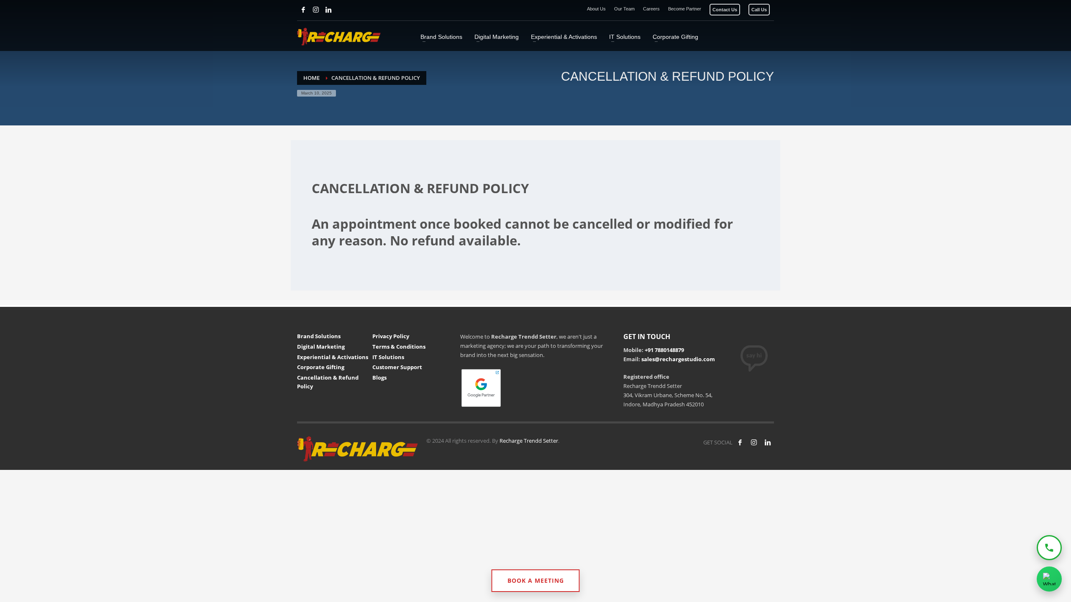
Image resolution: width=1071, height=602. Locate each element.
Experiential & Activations (332, 357)
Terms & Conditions (398, 346)
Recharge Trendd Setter (529, 440)
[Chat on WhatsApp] (1049, 579)
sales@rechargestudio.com (678, 359)
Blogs (379, 377)
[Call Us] (1049, 547)
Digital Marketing (321, 346)
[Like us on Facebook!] (740, 442)
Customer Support (397, 367)
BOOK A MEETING (535, 580)
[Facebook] (303, 9)
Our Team (624, 8)
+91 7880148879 (664, 350)
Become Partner (684, 8)
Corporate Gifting (320, 367)
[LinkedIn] (328, 9)
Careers (651, 8)
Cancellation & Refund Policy (328, 382)
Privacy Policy (390, 336)
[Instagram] (316, 9)
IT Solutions (388, 357)
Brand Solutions (319, 336)
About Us (596, 8)
